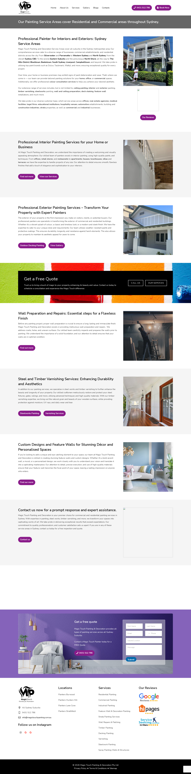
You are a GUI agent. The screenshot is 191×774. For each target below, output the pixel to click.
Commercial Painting (107, 700)
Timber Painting (105, 727)
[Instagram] (20, 732)
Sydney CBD (30, 59)
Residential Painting (107, 694)
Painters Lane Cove (66, 705)
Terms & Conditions (98, 768)
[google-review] (149, 697)
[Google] (25, 732)
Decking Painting (106, 733)
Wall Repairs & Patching (109, 722)
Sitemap (113, 768)
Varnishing (103, 739)
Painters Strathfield (67, 711)
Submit (131, 659)
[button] (80, 7)
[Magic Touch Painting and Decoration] (24, 7)
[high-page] (149, 709)
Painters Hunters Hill (67, 700)
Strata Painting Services (109, 716)
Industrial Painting (106, 705)
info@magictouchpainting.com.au (36, 717)
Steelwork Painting (107, 744)
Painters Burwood (66, 694)
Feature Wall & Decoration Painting (114, 711)
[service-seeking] (149, 721)
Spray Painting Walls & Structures (113, 750)
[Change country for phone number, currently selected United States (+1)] (147, 633)
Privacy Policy (80, 768)
